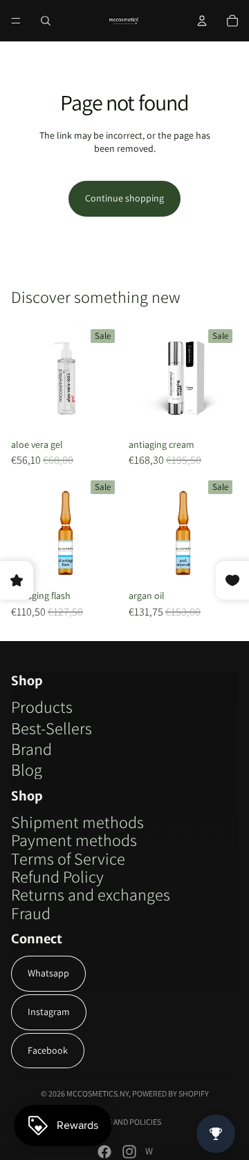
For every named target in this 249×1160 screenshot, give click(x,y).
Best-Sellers (51, 728)
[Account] (202, 21)
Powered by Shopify (170, 1093)
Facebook (48, 1050)
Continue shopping (124, 198)
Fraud (30, 913)
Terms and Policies (125, 1122)
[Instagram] (129, 1151)
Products (42, 707)
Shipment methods (77, 822)
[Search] (45, 21)
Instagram (49, 1011)
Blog (26, 769)
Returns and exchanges (90, 894)
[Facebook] (104, 1151)
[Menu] (16, 21)
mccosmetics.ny (97, 1093)
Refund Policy (57, 876)
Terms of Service (68, 858)
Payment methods (74, 840)
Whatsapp (48, 973)
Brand (31, 749)
